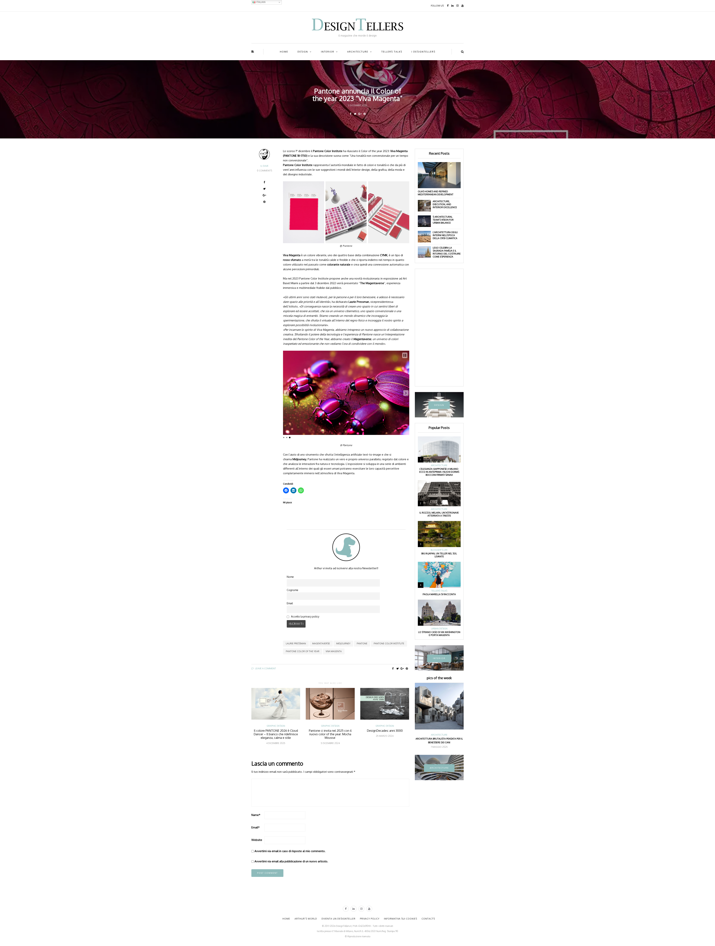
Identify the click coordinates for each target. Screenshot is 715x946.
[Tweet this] (355, 114)
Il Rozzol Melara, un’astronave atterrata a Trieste (439, 514)
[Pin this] (364, 114)
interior (327, 51)
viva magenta (334, 651)
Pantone (362, 643)
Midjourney (343, 643)
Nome (290, 576)
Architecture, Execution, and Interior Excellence (445, 204)
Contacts (428, 918)
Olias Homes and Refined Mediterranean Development (435, 193)
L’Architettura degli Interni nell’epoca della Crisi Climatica (445, 235)
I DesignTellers (423, 51)
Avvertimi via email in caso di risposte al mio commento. (290, 851)
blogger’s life (439, 550)
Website (256, 840)
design (303, 51)
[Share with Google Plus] (360, 114)
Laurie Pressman (296, 643)
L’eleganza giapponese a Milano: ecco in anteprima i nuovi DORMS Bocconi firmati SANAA (439, 472)
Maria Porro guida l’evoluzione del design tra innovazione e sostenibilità (439, 740)
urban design (439, 629)
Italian (260, 2)
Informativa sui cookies (400, 918)
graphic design (357, 85)
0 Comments (264, 170)
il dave (264, 166)
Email (290, 603)
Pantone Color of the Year (302, 651)
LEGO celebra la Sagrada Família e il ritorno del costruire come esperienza (447, 252)
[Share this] (350, 114)
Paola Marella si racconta (439, 594)
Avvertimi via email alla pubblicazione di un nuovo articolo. (291, 861)
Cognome (292, 590)
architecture (357, 51)
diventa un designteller (338, 918)
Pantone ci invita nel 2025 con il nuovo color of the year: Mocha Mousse (330, 734)
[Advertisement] (439, 327)
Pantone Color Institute (389, 643)
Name (255, 815)
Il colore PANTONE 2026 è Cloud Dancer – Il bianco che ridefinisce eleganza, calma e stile (276, 734)
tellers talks (391, 51)
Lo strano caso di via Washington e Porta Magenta (439, 634)
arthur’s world (306, 918)
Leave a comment (265, 668)
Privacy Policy (369, 918)
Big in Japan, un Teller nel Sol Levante (439, 555)
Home (284, 51)
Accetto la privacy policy (304, 616)
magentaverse (321, 643)
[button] (286, 393)
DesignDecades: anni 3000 (385, 730)
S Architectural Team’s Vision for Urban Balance (443, 219)
